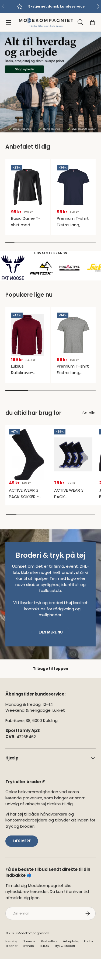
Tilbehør (11, 946)
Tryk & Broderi (64, 946)
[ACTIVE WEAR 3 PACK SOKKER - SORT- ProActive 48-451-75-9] (28, 454)
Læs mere (22, 841)
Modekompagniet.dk (33, 933)
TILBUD (44, 946)
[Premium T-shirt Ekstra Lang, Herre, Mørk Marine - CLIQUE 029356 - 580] (73, 187)
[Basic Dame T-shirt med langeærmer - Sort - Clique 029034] (27, 187)
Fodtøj (88, 941)
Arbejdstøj (71, 941)
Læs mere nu (51, 632)
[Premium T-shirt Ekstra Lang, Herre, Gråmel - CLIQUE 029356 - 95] (73, 335)
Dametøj (29, 941)
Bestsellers (49, 941)
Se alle (89, 413)
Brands (28, 946)
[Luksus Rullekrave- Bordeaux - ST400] (27, 335)
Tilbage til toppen (50, 668)
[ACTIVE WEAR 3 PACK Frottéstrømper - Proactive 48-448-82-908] (73, 454)
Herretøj (11, 941)
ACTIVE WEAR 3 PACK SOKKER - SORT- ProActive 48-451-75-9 (25, 499)
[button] (92, 22)
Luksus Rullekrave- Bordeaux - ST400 (22, 375)
